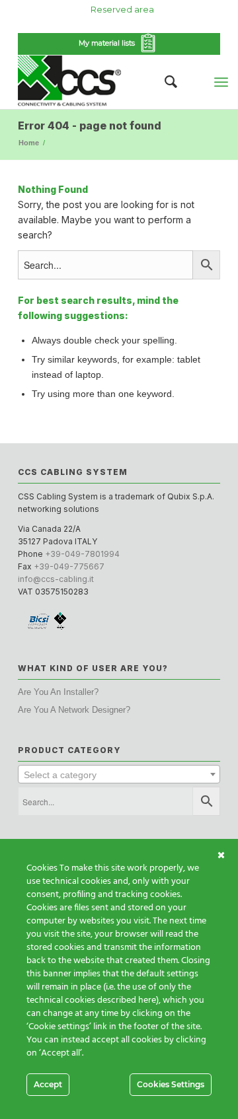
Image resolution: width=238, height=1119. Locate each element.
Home (29, 143)
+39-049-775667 (69, 566)
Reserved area (122, 9)
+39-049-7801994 (82, 554)
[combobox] (119, 774)
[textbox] (119, 775)
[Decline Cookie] (221, 855)
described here (126, 1000)
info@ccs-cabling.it (56, 579)
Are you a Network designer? (74, 710)
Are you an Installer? (58, 692)
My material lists (109, 43)
